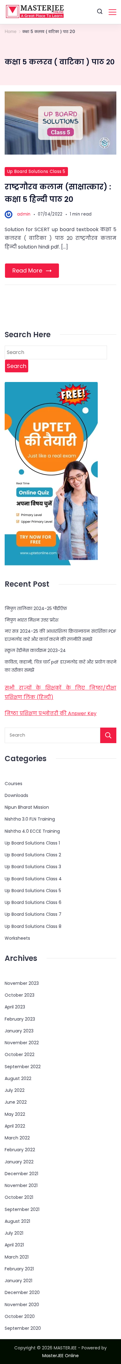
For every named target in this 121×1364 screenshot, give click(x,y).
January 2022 (19, 1162)
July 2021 (14, 1233)
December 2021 (21, 1174)
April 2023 (15, 1007)
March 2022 (17, 1138)
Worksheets (17, 938)
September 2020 (23, 1328)
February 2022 (20, 1150)
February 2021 (19, 1269)
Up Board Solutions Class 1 (32, 843)
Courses (13, 783)
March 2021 (17, 1257)
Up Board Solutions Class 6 (33, 902)
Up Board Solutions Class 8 (33, 926)
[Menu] (112, 12)
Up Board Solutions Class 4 (33, 879)
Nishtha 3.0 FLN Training (30, 819)
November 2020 (22, 1304)
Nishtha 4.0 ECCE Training (32, 831)
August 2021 (17, 1221)
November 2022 (22, 1043)
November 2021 (21, 1185)
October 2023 (19, 995)
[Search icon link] (99, 12)
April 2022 (15, 1126)
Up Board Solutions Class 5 (36, 172)
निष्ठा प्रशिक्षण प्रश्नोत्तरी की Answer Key (50, 713)
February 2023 (20, 1019)
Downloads (16, 795)
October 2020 (20, 1316)
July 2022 (15, 1090)
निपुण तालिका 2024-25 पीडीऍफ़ (36, 608)
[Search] (108, 735)
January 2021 (18, 1281)
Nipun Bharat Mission (27, 807)
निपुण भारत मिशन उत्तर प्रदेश (31, 620)
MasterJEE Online (60, 1355)
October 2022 (19, 1054)
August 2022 (18, 1078)
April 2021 (14, 1245)
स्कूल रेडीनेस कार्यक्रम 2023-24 (35, 650)
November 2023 (22, 983)
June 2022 (16, 1102)
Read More (27, 270)
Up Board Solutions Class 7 (33, 914)
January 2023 (19, 1031)
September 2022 (23, 1067)
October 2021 (19, 1197)
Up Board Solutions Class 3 (33, 867)
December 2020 (22, 1292)
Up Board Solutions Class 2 (33, 855)
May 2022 (15, 1114)
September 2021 (22, 1209)
